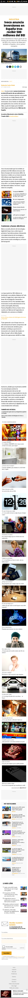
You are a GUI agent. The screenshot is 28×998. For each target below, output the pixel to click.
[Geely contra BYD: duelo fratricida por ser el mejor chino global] (6, 809)
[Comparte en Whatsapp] (13, 67)
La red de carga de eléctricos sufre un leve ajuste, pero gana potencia (18, 850)
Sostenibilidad (15, 873)
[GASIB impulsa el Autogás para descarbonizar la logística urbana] (6, 869)
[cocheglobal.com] (14, 1)
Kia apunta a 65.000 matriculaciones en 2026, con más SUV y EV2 (18, 816)
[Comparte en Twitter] (10, 67)
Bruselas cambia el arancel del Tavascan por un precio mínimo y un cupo (18, 833)
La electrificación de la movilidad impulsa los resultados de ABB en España (18, 859)
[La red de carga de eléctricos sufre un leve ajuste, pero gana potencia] (6, 850)
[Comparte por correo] (21, 67)
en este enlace (13, 116)
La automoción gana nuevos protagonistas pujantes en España (14, 412)
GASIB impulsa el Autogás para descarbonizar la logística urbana (16, 869)
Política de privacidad (14, 983)
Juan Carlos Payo (19, 819)
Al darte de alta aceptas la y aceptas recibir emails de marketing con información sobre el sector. (13, 958)
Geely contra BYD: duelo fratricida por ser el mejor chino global (18, 808)
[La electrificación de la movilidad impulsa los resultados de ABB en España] (6, 859)
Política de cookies (14, 988)
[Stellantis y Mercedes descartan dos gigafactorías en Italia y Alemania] (6, 841)
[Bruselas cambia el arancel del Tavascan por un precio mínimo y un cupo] (6, 832)
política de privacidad (19, 956)
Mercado (13, 811)
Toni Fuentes (18, 827)
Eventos (14, 976)
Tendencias (14, 854)
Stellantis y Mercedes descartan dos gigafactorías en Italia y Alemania (18, 841)
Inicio (14, 967)
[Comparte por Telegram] (15, 67)
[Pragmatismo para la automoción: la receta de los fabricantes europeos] (6, 824)
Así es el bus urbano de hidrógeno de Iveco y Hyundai (13, 318)
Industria (14, 827)
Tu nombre (4, 932)
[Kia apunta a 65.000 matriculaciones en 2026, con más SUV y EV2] (6, 816)
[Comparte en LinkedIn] (18, 67)
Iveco (10, 81)
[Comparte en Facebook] (7, 67)
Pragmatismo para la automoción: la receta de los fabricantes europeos (18, 824)
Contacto (14, 979)
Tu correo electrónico (7, 938)
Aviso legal (14, 986)
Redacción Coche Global (8, 85)
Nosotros (14, 981)
